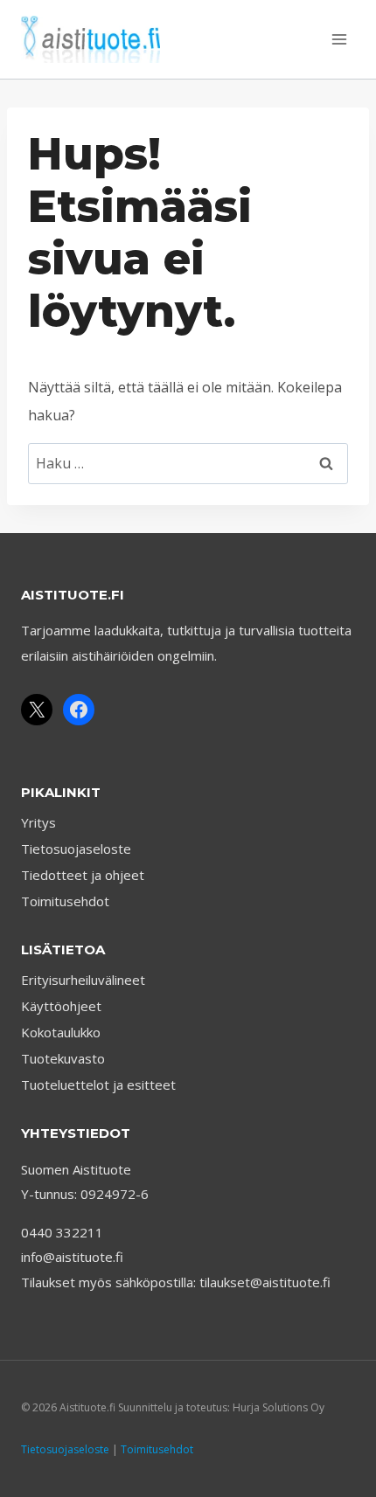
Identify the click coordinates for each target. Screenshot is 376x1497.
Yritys (38, 822)
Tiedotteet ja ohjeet (82, 875)
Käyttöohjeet (61, 1006)
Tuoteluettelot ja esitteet (98, 1084)
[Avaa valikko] (339, 38)
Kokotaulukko (61, 1032)
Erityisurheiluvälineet (83, 979)
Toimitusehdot (65, 901)
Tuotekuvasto (63, 1058)
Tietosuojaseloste (76, 848)
